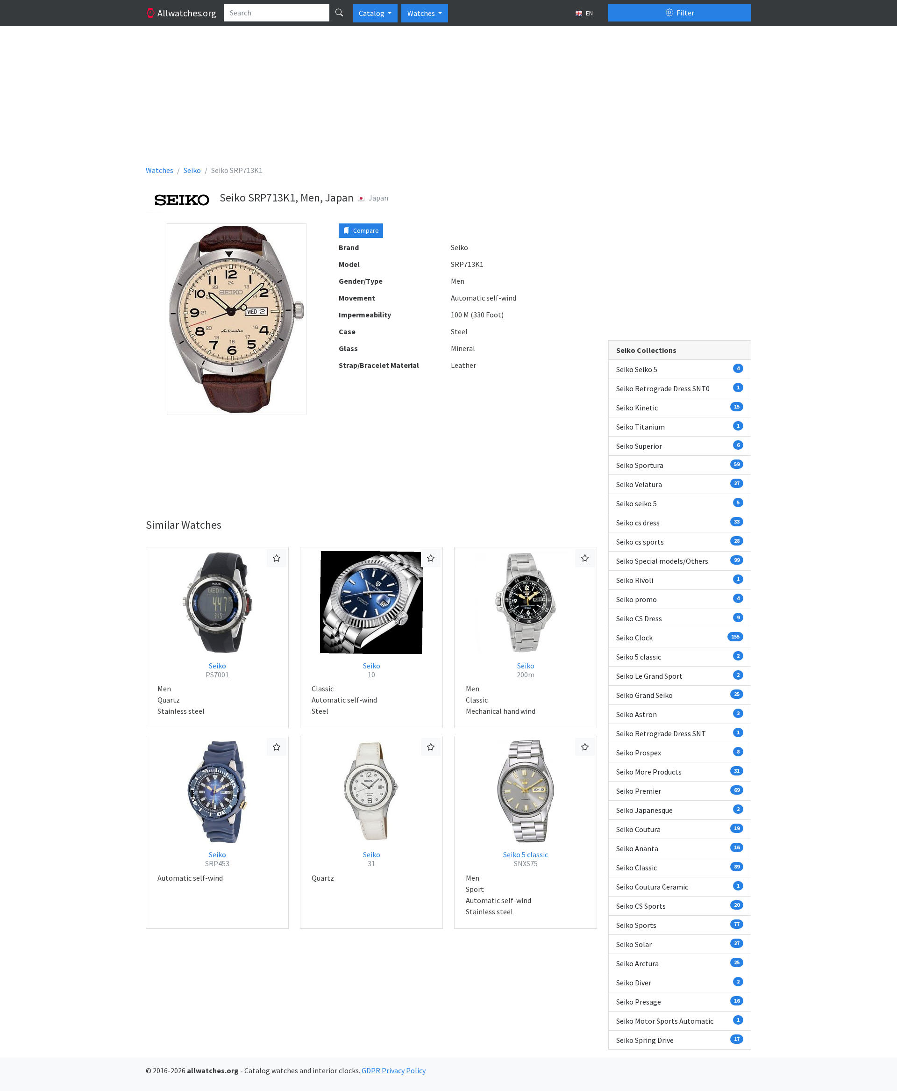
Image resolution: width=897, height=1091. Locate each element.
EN (588, 13)
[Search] (339, 13)
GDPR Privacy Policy (394, 1070)
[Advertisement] (426, 99)
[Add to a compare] (276, 558)
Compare (365, 230)
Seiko (217, 670)
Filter (684, 12)
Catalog (372, 13)
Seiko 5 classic (525, 859)
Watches (421, 13)
